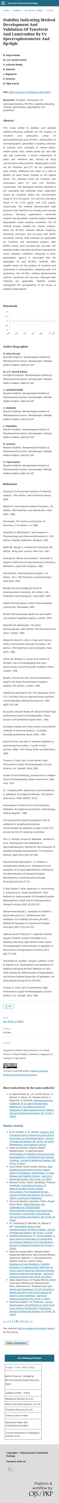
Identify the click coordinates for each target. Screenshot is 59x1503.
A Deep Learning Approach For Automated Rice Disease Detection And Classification (32, 1239)
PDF (10, 1006)
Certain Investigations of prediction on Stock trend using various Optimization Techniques (31, 1305)
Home (6, 10)
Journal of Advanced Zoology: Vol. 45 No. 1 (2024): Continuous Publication (31, 1196)
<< (4, 1321)
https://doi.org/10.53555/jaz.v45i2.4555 (30, 92)
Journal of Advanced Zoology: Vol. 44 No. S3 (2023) (30, 1178)
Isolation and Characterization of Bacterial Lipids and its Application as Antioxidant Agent (31, 1135)
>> (31, 1321)
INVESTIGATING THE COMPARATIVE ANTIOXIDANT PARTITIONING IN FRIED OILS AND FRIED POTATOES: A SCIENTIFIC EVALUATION (31, 1209)
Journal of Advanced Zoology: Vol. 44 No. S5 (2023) (31, 1275)
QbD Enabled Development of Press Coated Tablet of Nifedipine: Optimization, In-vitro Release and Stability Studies (31, 1171)
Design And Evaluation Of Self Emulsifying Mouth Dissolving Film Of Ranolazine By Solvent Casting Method (31, 1292)
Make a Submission (16, 1342)
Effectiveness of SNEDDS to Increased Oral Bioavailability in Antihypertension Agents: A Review (31, 1157)
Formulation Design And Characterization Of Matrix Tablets (27, 1228)
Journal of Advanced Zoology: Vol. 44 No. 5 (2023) (32, 1231)
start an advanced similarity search (36, 1328)
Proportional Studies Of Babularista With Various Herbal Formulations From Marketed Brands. (29, 1188)
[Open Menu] (3, 3)
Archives (17, 10)
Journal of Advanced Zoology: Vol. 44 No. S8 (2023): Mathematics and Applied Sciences (32, 1141)
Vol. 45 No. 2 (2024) (34, 10)
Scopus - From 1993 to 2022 (20, 1367)
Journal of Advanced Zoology (23, 3)
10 (26, 1321)
